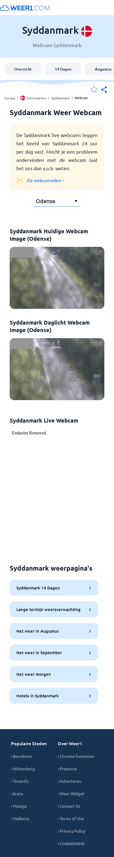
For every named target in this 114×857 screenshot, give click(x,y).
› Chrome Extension (76, 756)
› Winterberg (23, 768)
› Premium (67, 768)
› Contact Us (69, 806)
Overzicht (23, 69)
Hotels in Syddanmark (37, 695)
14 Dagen (63, 69)
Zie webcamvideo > (46, 180)
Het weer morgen (33, 674)
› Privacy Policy (71, 830)
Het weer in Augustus (37, 631)
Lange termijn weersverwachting (48, 609)
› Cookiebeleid (71, 843)
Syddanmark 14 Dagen (38, 588)
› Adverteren (69, 781)
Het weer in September (39, 652)
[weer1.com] (25, 7)
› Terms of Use (71, 818)
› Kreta (17, 793)
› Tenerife (19, 781)
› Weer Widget (71, 793)
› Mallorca (20, 818)
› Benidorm (21, 756)
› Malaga (19, 806)
